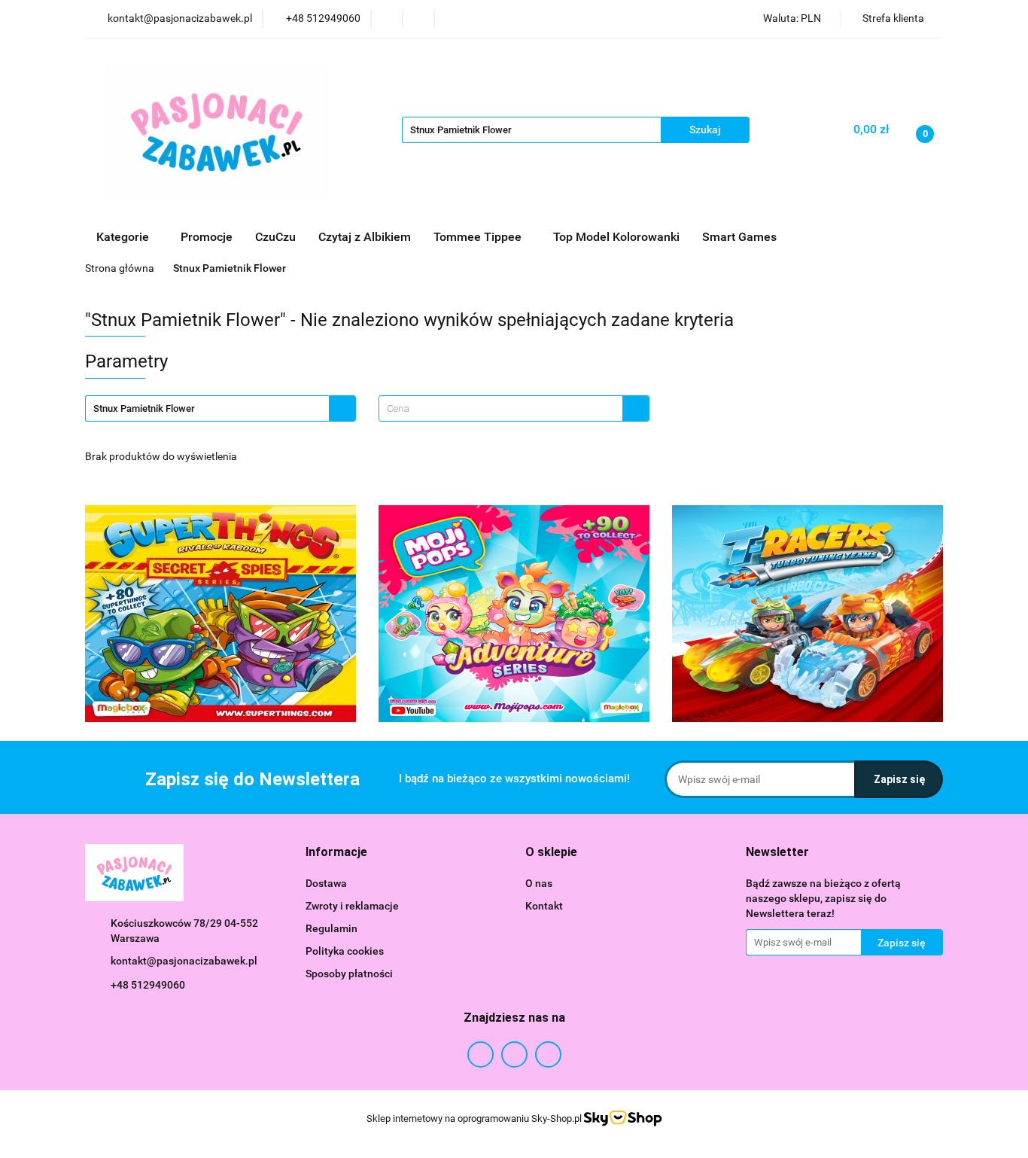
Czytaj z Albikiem (364, 237)
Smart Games (741, 237)
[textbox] (501, 408)
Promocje (207, 237)
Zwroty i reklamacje (352, 906)
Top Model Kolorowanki (616, 237)
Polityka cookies (345, 951)
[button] (336, 853)
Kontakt (544, 906)
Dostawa (326, 883)
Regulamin (331, 928)
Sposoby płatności (349, 974)
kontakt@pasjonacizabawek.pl (184, 961)
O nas (538, 883)
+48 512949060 (148, 985)
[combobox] (514, 408)
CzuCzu (275, 237)
